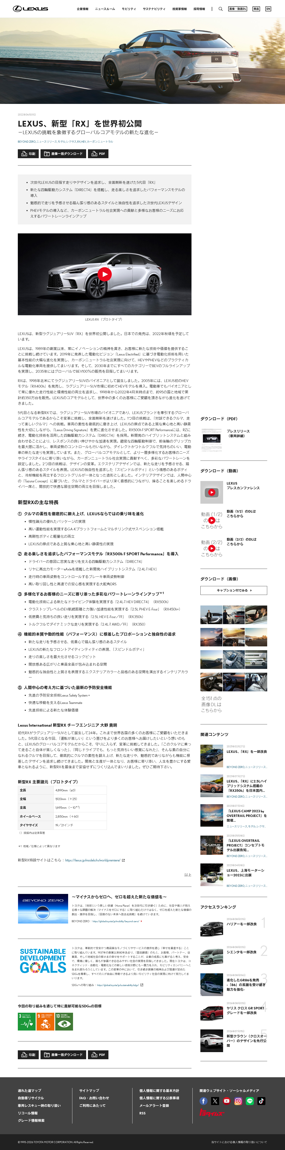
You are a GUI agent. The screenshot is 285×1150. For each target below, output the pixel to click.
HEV (83, 141)
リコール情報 (28, 1113)
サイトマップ (89, 1091)
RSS (142, 1113)
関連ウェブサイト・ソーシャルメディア (229, 1091)
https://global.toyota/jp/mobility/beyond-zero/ (116, 921)
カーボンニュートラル (100, 141)
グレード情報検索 (31, 1120)
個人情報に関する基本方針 (159, 1091)
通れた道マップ (29, 1091)
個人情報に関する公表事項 (159, 1098)
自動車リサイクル (31, 1098)
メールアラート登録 (154, 1106)
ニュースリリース (46, 141)
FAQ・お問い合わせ (94, 1098)
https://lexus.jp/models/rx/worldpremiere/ (92, 860)
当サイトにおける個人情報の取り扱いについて (239, 1142)
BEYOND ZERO (27, 141)
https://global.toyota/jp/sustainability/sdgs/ (118, 985)
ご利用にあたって (92, 1106)
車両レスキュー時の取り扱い (39, 1106)
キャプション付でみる (232, 590)
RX (79, 141)
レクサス (71, 141)
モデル (61, 141)
